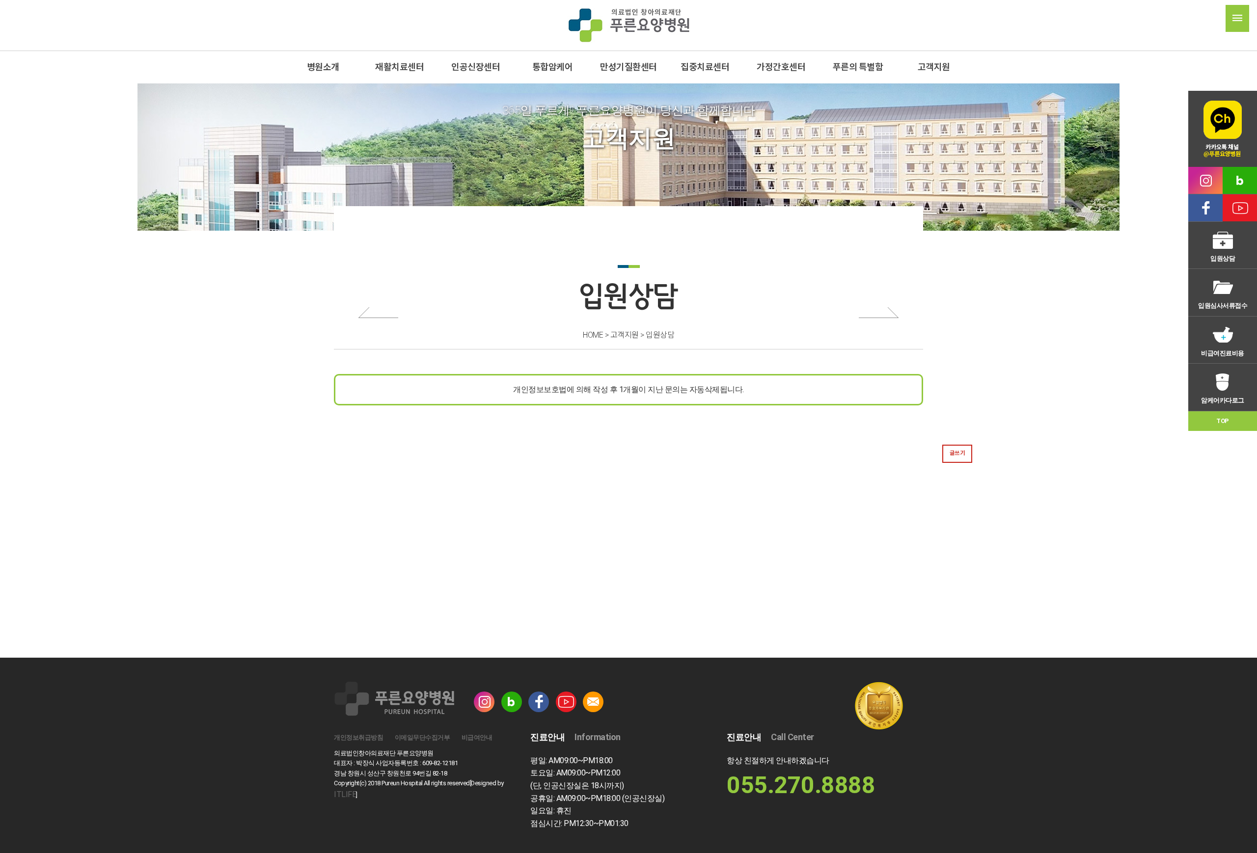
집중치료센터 (705, 67)
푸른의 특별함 (857, 67)
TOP (1222, 421)
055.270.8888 (801, 785)
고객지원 (934, 67)
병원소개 (323, 67)
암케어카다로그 (1222, 400)
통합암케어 (552, 67)
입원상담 (1222, 258)
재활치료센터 (399, 67)
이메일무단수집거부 (422, 737)
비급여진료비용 (1222, 353)
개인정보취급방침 (358, 737)
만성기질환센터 (628, 67)
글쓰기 (957, 453)
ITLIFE (345, 794)
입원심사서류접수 (1222, 305)
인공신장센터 (475, 67)
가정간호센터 (781, 67)
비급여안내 (477, 737)
